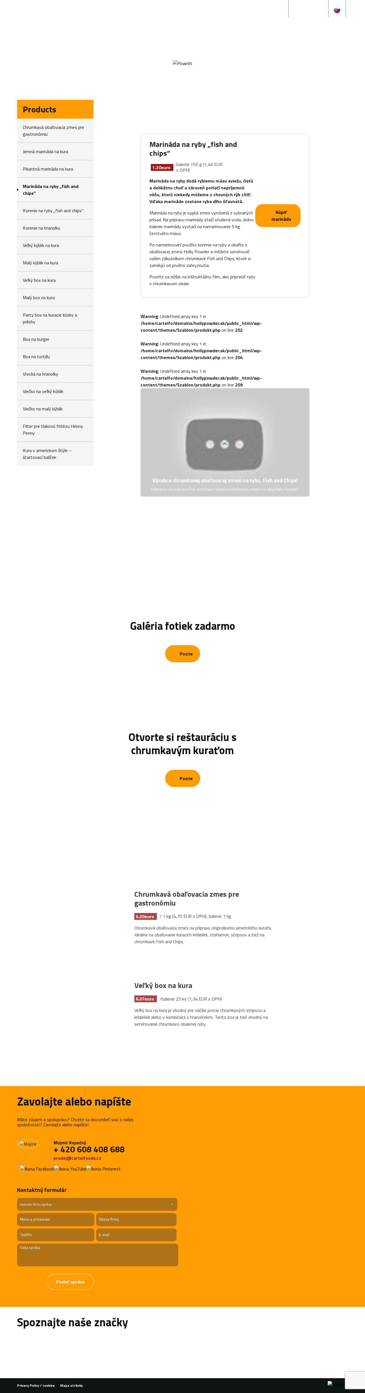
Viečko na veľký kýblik (43, 391)
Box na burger (36, 339)
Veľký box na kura (39, 280)
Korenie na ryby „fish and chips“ (53, 210)
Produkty (155, 37)
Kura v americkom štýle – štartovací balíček (47, 454)
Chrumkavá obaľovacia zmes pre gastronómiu (53, 130)
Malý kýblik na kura (40, 262)
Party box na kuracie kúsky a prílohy (50, 318)
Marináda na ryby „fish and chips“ (50, 190)
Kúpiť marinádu (281, 215)
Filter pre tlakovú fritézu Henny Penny (53, 429)
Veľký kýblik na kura (41, 245)
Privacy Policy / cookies (36, 1385)
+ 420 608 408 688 (89, 1149)
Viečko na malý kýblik (42, 408)
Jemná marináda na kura (45, 151)
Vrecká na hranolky (40, 373)
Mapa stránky (71, 1385)
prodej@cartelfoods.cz (78, 1158)
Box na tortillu (36, 356)
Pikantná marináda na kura (48, 168)
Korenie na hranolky (41, 227)
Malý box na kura (39, 297)
